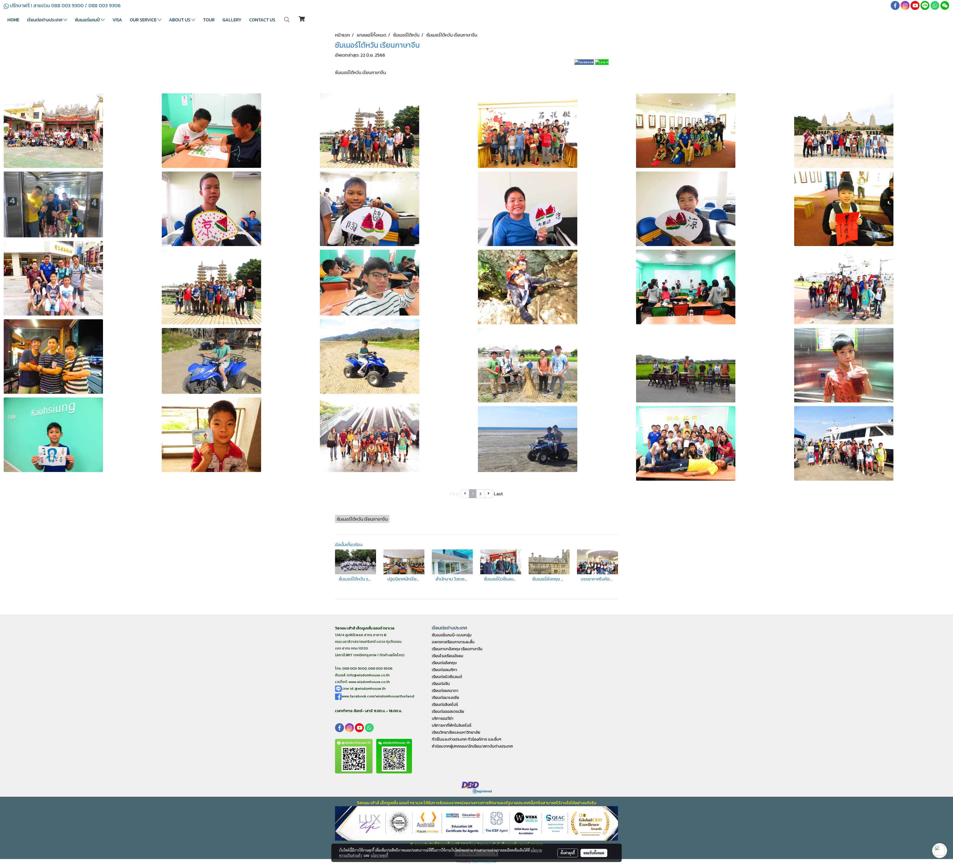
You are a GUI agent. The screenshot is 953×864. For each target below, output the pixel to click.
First (455, 493)
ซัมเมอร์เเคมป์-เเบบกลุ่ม (452, 635)
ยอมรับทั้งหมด (593, 853)
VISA (117, 19)
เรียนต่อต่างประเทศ (45, 19)
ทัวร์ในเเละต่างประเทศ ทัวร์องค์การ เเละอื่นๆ (466, 739)
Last (498, 493)
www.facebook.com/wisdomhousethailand (377, 696)
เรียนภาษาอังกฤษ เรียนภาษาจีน (457, 649)
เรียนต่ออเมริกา (444, 670)
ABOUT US (180, 19)
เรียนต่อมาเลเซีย (445, 697)
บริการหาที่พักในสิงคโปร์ (451, 725)
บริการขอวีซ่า (442, 718)
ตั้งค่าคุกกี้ (568, 853)
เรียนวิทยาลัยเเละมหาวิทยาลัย (456, 732)
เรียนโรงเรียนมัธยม (447, 656)
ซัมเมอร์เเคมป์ (88, 19)
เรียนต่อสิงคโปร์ (445, 704)
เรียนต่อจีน (441, 683)
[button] (286, 19)
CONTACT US (262, 19)
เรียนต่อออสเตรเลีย (448, 711)
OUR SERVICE (144, 19)
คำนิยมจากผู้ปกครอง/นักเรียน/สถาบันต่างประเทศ (472, 746)
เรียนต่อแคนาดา (445, 690)
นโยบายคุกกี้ (379, 855)
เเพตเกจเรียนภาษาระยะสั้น (453, 642)
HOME (13, 19)
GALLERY (231, 19)
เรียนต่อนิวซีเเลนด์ (447, 677)
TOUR (209, 19)
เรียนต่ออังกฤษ (444, 663)
